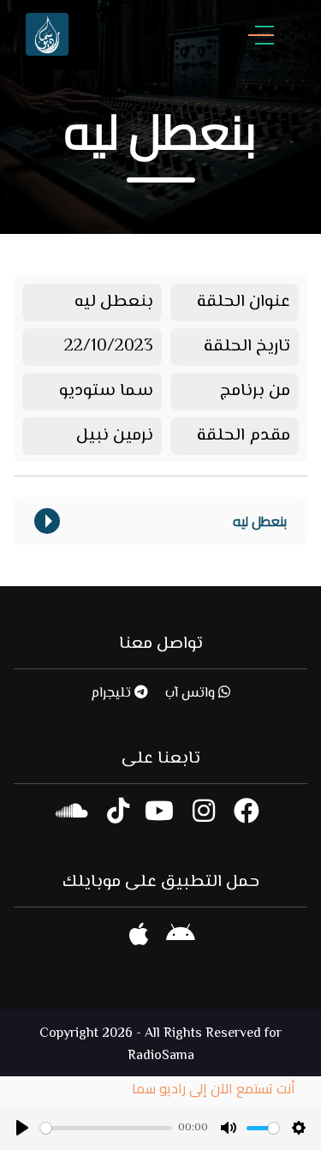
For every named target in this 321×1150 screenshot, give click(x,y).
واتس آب (191, 693)
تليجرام (112, 693)
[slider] (106, 1128)
